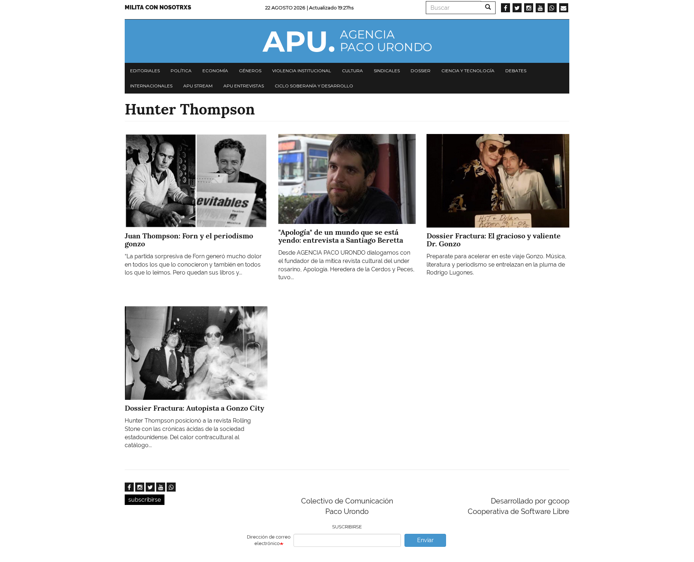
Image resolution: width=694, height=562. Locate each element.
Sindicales (387, 70)
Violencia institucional (301, 70)
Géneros (250, 70)
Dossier (420, 70)
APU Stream (198, 85)
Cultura (352, 70)
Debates (515, 70)
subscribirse (144, 499)
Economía (215, 70)
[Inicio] (347, 41)
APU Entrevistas (243, 85)
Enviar (425, 540)
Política (181, 70)
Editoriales (145, 70)
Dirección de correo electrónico (269, 540)
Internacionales (151, 85)
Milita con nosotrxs (158, 7)
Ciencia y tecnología (467, 70)
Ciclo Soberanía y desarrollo (314, 85)
